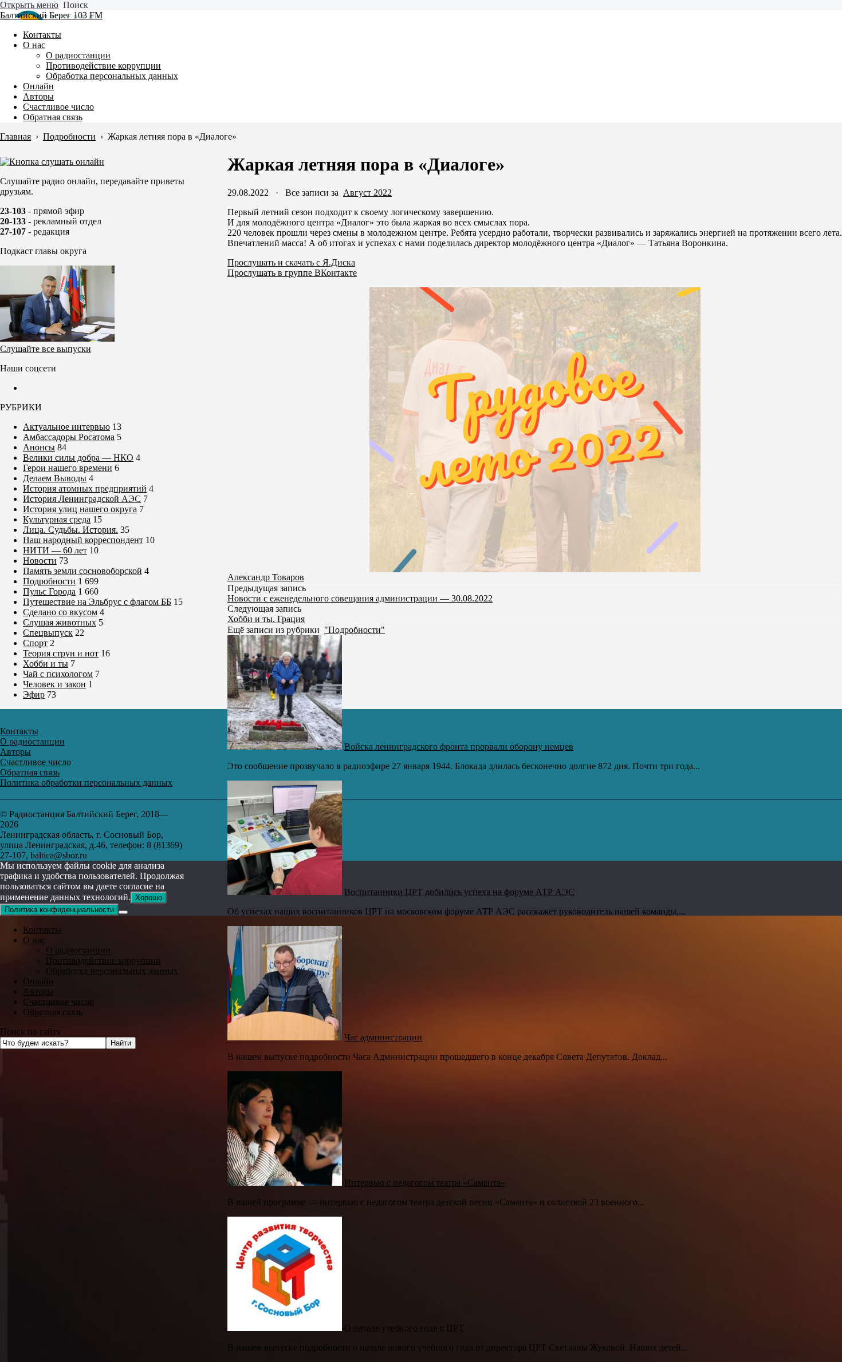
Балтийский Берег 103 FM (51, 15)
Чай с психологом (58, 674)
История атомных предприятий (85, 488)
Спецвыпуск (48, 633)
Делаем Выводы (54, 478)
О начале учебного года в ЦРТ (404, 1328)
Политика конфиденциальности (59, 909)
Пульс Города (49, 591)
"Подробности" (354, 630)
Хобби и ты (45, 663)
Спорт (35, 643)
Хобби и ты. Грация (266, 619)
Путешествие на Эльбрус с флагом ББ (97, 602)
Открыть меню (29, 5)
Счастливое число (58, 1002)
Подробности (49, 581)
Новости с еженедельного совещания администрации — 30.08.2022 (360, 598)
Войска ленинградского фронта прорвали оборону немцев (458, 746)
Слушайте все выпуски (45, 349)
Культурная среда (57, 519)
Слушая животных (59, 622)
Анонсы (39, 447)
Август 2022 (367, 192)
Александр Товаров (265, 577)
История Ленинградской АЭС (82, 499)
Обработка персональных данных (112, 971)
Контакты (42, 930)
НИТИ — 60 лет (55, 550)
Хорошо (148, 897)
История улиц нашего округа (80, 509)
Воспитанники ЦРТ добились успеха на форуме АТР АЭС (459, 892)
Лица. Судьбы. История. (70, 529)
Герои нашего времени (67, 468)
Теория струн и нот (61, 653)
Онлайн (38, 981)
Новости (40, 560)
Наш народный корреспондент (83, 540)
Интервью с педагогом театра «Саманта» (424, 1182)
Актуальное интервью (66, 426)
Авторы (38, 991)
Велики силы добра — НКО (78, 457)
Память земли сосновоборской (82, 571)
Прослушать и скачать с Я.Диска (291, 262)
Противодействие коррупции (103, 960)
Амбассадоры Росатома (69, 437)
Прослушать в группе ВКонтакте (292, 273)
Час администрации (383, 1037)
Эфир (34, 694)
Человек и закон (54, 684)
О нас (34, 940)
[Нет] (123, 912)
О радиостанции (78, 950)
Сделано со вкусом (60, 612)
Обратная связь (52, 1012)
